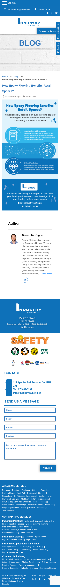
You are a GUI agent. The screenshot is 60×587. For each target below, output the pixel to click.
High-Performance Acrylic (13, 539)
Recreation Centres (48, 568)
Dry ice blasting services (12, 552)
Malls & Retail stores (31, 562)
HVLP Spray (38, 546)
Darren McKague (32, 235)
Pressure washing (40, 549)
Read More (47, 274)
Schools (24, 568)
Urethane (29, 537)
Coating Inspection (10, 546)
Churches (34, 568)
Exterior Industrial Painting (37, 524)
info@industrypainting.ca (19, 9)
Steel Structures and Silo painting (16, 527)
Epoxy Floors (40, 537)
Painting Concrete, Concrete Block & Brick (20, 530)
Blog (16, 76)
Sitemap (51, 576)
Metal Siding (49, 521)
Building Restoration (10, 568)
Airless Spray (25, 546)
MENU (12, 3)
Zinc (34, 539)
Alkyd (27, 539)
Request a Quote (47, 31)
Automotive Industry (10, 533)
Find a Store (44, 9)
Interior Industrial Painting (13, 524)
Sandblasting (25, 549)
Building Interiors (49, 562)
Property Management (28, 565)
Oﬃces (5, 562)
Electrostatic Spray (10, 549)
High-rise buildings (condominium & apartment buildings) (26, 559)
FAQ (34, 579)
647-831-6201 (25, 389)
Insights (41, 576)
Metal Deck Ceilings (33, 521)
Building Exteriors (9, 565)
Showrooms (15, 562)
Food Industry (27, 533)
